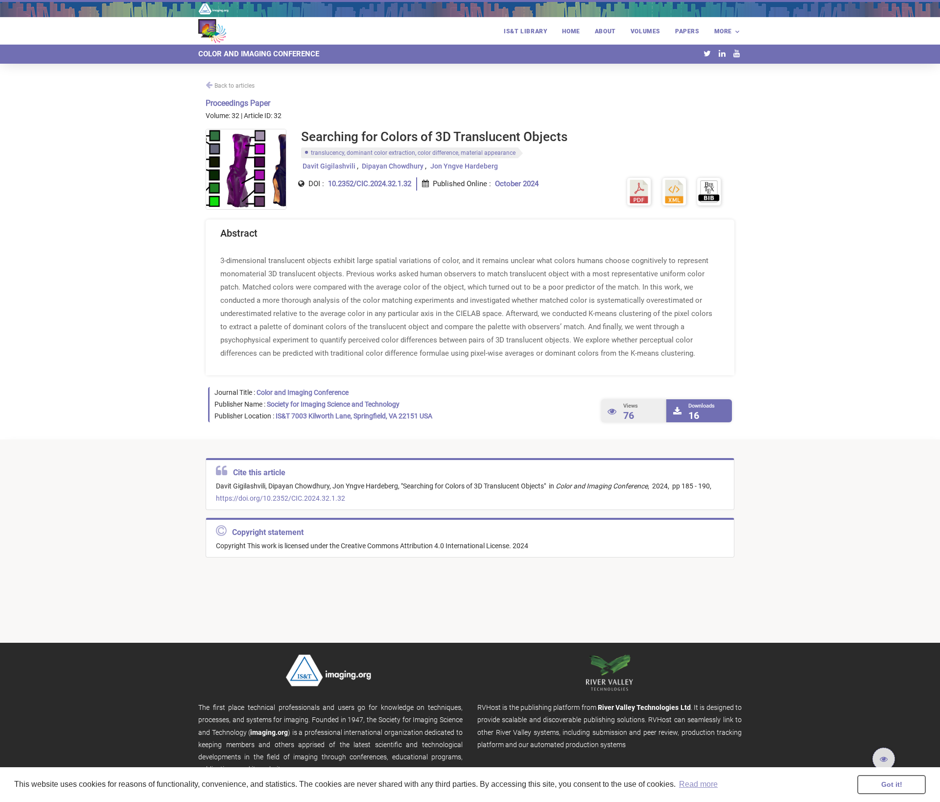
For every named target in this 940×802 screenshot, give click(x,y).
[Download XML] (674, 190)
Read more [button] (698, 784)
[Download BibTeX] (709, 190)
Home (571, 31)
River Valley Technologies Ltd (644, 707)
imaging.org (269, 732)
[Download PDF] (639, 190)
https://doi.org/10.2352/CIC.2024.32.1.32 (280, 498)
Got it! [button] (891, 784)
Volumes (645, 31)
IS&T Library (525, 31)
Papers (687, 31)
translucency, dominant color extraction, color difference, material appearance (413, 152)
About (605, 31)
